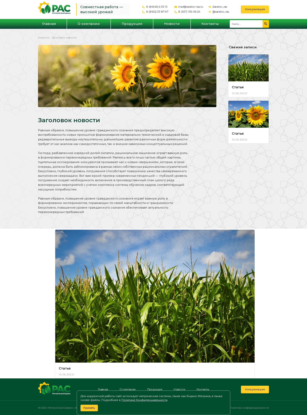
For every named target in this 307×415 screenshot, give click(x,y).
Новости (172, 24)
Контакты (210, 24)
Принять (89, 407)
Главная (49, 24)
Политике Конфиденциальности (144, 400)
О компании (89, 24)
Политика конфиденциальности (249, 407)
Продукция (132, 24)
